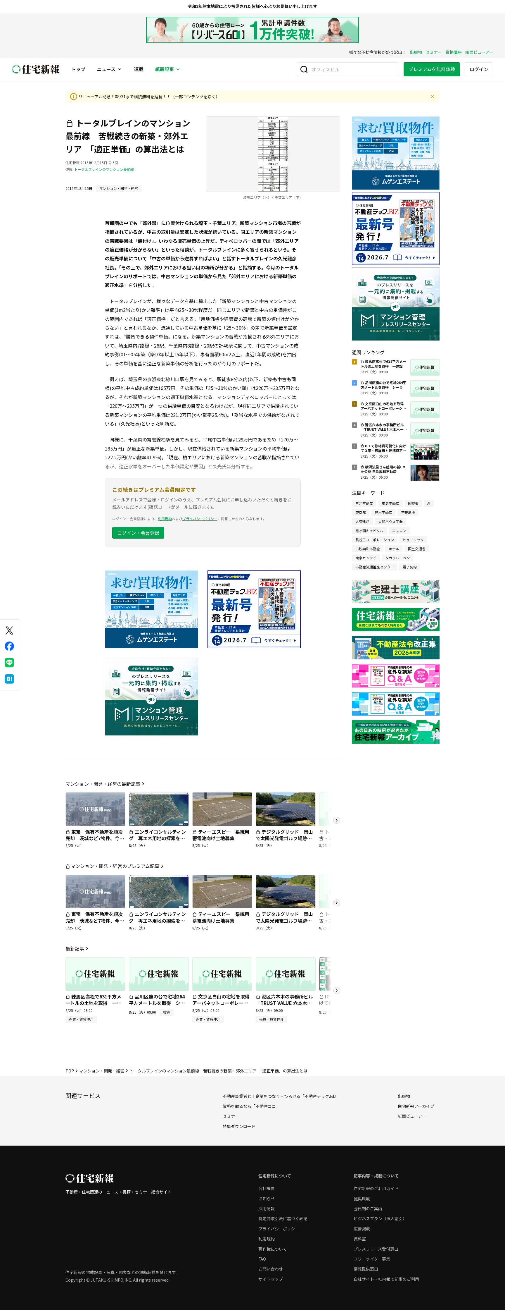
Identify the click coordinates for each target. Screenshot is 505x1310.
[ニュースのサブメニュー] (119, 69)
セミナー (434, 52)
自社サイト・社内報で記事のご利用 (386, 1279)
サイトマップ (270, 1279)
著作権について (272, 1249)
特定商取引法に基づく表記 (282, 1218)
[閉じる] (432, 96)
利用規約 (165, 518)
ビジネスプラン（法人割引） (380, 1218)
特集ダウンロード (239, 1126)
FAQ (262, 1259)
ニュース (106, 69)
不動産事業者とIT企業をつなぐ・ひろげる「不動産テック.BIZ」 (282, 1096)
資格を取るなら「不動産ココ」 (251, 1106)
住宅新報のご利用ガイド (376, 1188)
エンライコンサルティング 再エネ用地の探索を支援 (157, 838)
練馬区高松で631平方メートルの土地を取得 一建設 (93, 1003)
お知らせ (266, 1198)
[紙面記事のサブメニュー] (178, 69)
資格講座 (453, 52)
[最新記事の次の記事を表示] (336, 990)
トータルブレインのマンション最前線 (104, 169)
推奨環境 (362, 1198)
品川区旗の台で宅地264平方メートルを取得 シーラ (157, 1003)
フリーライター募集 (372, 1259)
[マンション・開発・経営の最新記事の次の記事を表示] (336, 820)
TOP (69, 1071)
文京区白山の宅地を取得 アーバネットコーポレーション (223, 1003)
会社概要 (266, 1188)
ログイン (479, 69)
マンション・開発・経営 (101, 1071)
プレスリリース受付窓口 (376, 1249)
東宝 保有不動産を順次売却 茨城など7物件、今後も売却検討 (94, 838)
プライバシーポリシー (199, 518)
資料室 (360, 1239)
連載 (138, 69)
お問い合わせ (270, 1269)
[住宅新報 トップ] (36, 69)
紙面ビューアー (479, 52)
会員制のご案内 (368, 1208)
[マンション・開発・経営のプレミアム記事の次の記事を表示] (336, 902)
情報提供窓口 (366, 1269)
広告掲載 (362, 1229)
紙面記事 (164, 69)
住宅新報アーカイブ (416, 1106)
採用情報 (266, 1208)
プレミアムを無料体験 (432, 69)
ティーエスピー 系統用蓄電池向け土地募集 (220, 835)
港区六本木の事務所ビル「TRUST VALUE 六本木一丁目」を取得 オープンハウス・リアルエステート (284, 1006)
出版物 (416, 52)
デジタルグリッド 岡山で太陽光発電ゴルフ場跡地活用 (284, 838)
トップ (78, 69)
